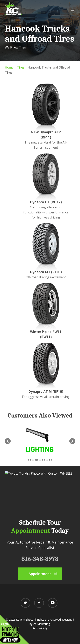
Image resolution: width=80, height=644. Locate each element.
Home (9, 67)
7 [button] (50, 460)
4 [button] (40, 460)
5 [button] (43, 460)
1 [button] (29, 460)
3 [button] (36, 460)
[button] (73, 9)
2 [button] (33, 460)
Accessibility (39, 628)
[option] (40, 439)
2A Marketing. (41, 624)
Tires (20, 67)
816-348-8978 (39, 558)
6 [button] (47, 460)
